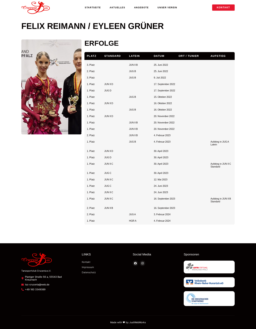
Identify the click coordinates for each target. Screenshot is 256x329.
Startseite (93, 7)
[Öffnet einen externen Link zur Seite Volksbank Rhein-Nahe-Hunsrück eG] (209, 282)
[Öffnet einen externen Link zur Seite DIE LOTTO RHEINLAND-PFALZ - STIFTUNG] (209, 267)
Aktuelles (117, 7)
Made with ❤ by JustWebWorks (128, 322)
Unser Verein (167, 7)
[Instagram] (142, 263)
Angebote (141, 7)
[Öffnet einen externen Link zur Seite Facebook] (135, 263)
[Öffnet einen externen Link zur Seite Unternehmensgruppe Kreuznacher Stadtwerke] (209, 298)
